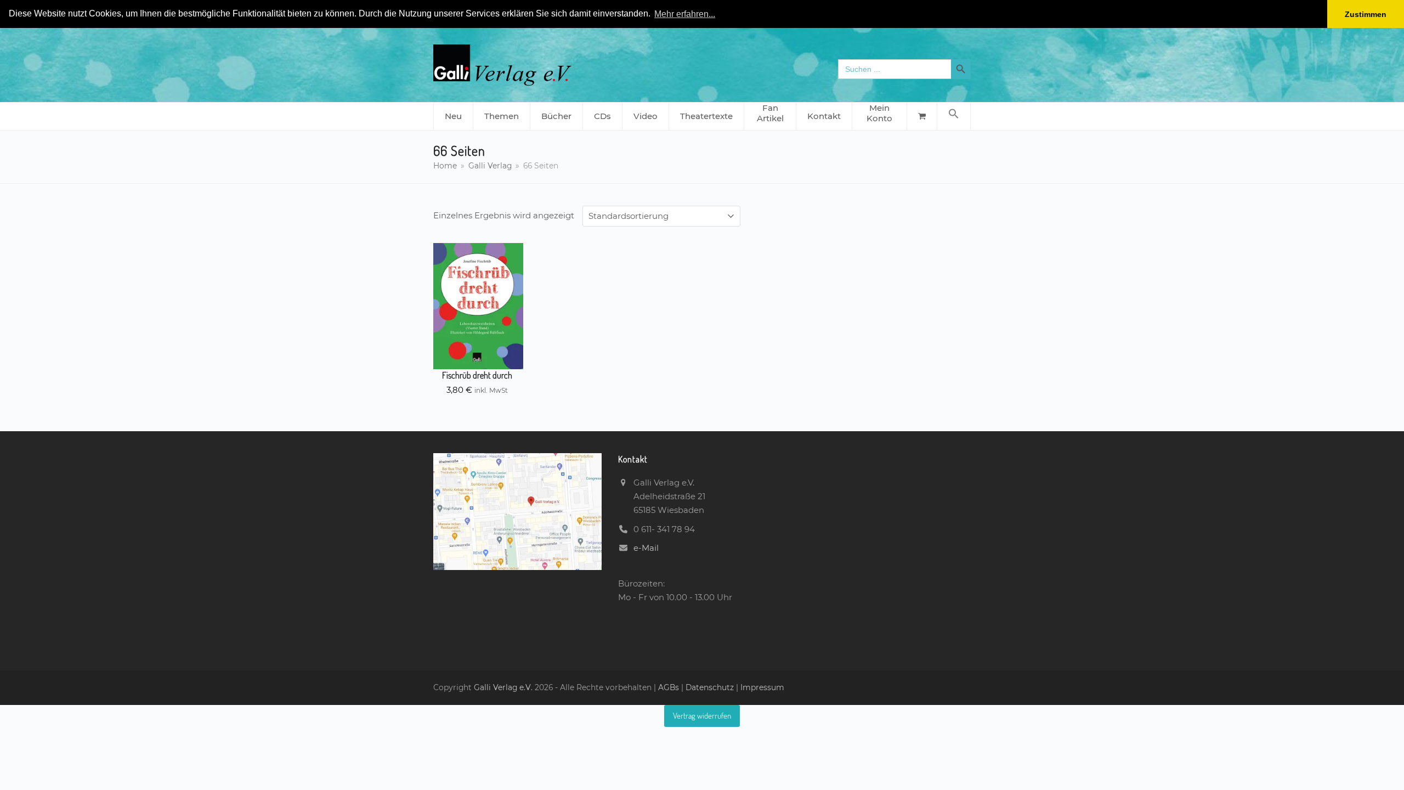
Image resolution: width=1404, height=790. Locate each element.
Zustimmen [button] (1365, 14)
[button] (953, 116)
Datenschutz (710, 687)
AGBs (669, 687)
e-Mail (646, 548)
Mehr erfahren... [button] (684, 14)
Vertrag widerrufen (702, 715)
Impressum (762, 687)
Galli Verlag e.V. (504, 687)
